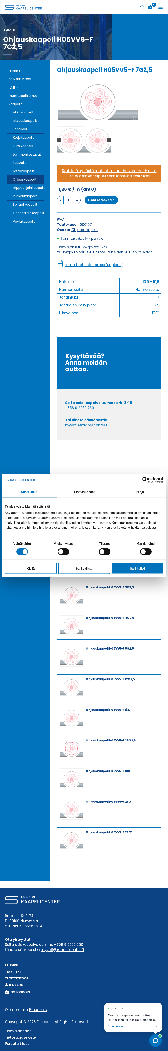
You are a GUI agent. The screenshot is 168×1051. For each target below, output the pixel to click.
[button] (70, 139)
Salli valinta (84, 568)
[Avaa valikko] (160, 7)
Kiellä (31, 568)
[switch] (63, 551)
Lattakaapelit (23, 171)
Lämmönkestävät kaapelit (27, 158)
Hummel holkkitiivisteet (20, 74)
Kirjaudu (17, 985)
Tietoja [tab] (139, 491)
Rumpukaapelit (25, 196)
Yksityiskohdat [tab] (84, 491)
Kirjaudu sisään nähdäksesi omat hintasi (122, 176)
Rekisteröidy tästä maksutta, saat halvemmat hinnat (109, 170)
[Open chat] (155, 1040)
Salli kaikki (137, 568)
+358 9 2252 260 (79, 407)
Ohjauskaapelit (25, 179)
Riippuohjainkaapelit (28, 187)
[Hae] (142, 7)
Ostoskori (20, 992)
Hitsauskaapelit (25, 120)
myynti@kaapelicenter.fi (86, 425)
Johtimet (20, 129)
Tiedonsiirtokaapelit (28, 213)
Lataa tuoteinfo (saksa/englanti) (94, 264)
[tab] (96, 118)
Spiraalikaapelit (25, 204)
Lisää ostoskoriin (101, 200)
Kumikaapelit (23, 146)
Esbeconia (38, 1009)
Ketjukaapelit (23, 137)
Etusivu (11, 965)
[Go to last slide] (59, 140)
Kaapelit (15, 104)
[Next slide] (109, 140)
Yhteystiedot (17, 978)
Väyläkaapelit (24, 221)
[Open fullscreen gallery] (134, 118)
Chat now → (115, 1026)
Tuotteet (13, 971)
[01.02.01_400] (98, 101)
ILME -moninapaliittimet (23, 91)
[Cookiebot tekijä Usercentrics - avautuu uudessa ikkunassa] (145, 480)
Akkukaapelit (23, 112)
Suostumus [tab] (29, 491)
